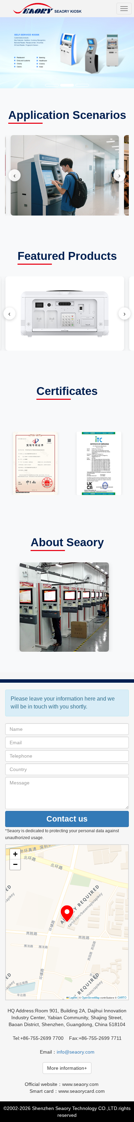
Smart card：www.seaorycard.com (67, 1091)
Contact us (67, 818)
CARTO (122, 997)
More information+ (67, 1068)
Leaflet (73, 997)
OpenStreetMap (91, 997)
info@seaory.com (75, 1052)
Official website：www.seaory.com (62, 1084)
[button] (67, 913)
